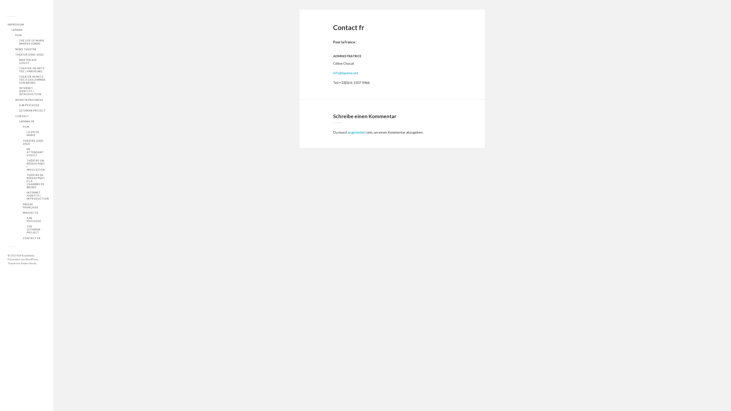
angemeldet (357, 132)
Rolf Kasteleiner (25, 255)
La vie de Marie (33, 134)
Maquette (30, 212)
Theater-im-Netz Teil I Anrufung (32, 70)
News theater (25, 49)
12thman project (32, 110)
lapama (17, 29)
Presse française (30, 206)
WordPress (31, 259)
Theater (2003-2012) (29, 54)
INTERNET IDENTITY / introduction (30, 91)
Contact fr (32, 238)
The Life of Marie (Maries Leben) (31, 42)
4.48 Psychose (29, 105)
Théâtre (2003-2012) (33, 142)
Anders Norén (28, 263)
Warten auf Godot (28, 61)
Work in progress (29, 99)
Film (18, 35)
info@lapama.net (345, 73)
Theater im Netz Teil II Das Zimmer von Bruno (32, 79)
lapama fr (26, 121)
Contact (22, 116)
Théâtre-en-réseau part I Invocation (36, 165)
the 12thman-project (34, 229)
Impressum (16, 24)
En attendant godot (35, 152)
